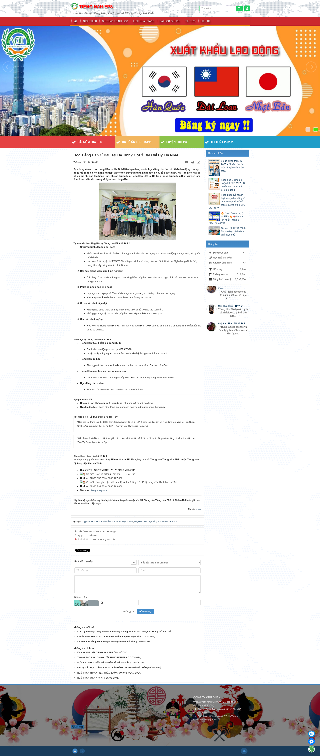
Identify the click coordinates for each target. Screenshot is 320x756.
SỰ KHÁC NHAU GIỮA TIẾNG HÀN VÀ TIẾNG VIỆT (103, 662)
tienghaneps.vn (99, 490)
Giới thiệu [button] (90, 21)
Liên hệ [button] (206, 21)
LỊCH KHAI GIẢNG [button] (144, 21)
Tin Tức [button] (190, 21)
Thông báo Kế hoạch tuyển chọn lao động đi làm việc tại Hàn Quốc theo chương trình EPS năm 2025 (226, 201)
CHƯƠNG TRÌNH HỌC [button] (115, 21)
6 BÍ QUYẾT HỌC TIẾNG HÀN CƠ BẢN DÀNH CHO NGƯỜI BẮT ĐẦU (112, 667)
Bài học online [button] (170, 21)
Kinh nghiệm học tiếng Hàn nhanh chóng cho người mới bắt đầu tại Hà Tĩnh (116, 631)
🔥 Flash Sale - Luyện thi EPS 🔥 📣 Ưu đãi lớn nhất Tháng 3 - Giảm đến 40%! (226, 218)
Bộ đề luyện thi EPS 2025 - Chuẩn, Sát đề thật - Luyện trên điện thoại (232, 165)
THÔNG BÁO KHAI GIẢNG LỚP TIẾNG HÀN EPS (102, 657)
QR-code (78, 726)
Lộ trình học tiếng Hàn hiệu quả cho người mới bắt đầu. (106, 641)
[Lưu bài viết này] (199, 162)
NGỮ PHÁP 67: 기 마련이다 (91, 677)
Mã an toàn (80, 597)
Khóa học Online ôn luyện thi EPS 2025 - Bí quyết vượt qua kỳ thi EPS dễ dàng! (233, 184)
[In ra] (193, 162)
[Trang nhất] (76, 21)
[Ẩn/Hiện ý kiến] (134, 562)
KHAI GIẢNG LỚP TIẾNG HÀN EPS (95, 652)
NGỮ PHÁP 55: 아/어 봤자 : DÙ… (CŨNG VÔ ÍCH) (102, 672)
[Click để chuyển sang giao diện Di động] (82, 751)
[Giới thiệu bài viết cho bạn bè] (187, 162)
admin (199, 508)
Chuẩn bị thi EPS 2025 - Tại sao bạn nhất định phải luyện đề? (109, 636)
